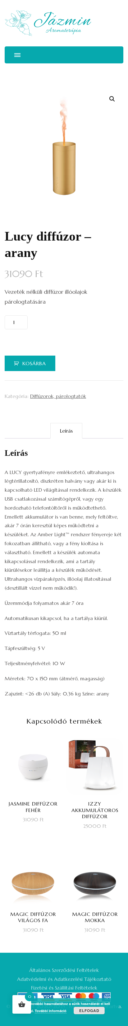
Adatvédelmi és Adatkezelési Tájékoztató (64, 979)
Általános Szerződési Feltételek (64, 970)
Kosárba (34, 363)
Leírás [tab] (66, 431)
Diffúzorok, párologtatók (58, 396)
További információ (50, 1010)
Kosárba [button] (36, 796)
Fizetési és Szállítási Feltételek (64, 988)
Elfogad (89, 1010)
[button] (112, 99)
